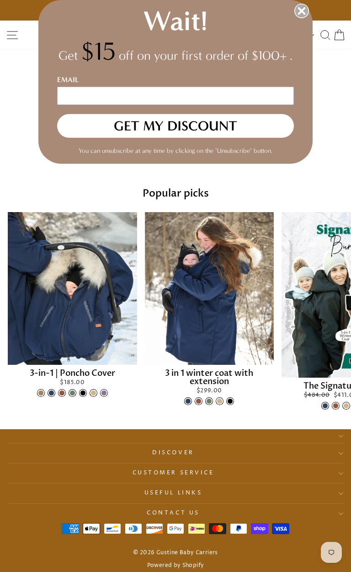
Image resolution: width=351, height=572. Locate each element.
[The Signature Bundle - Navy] (325, 405)
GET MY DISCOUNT (175, 126)
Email (68, 79)
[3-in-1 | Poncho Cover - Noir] (83, 393)
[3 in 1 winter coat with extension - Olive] (209, 401)
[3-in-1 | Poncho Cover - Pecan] (61, 393)
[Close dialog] (301, 11)
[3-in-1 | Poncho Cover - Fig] (104, 393)
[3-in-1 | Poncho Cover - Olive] (72, 393)
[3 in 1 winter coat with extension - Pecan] (198, 401)
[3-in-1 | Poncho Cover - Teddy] (40, 393)
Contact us (173, 513)
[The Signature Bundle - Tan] (346, 405)
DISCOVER (173, 453)
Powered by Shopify (175, 565)
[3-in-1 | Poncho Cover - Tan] (93, 393)
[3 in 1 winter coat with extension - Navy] (188, 401)
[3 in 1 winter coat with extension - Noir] (230, 401)
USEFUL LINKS (173, 493)
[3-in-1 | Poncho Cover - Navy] (51, 393)
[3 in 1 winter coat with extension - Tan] (219, 401)
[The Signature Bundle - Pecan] (335, 405)
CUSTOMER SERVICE (173, 473)
